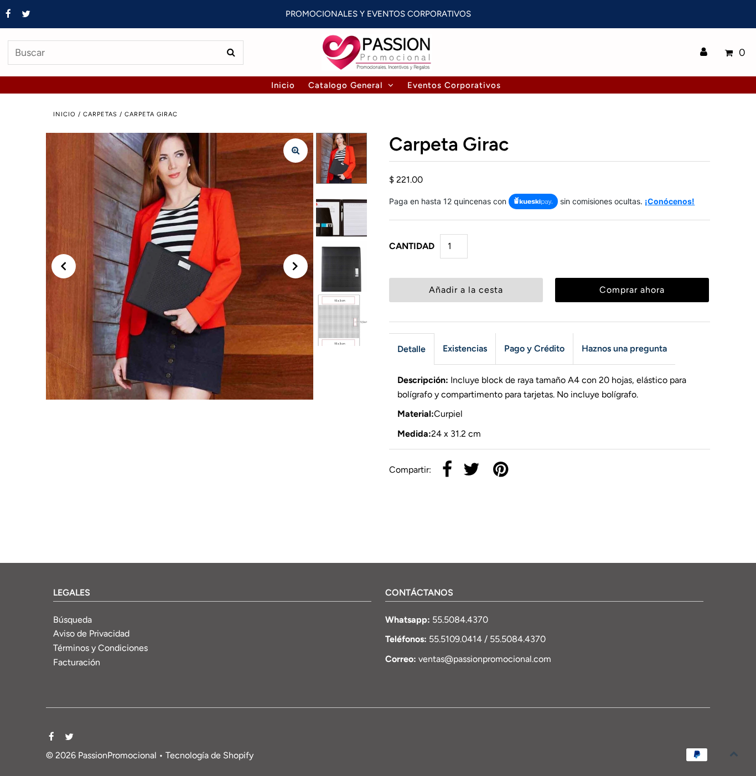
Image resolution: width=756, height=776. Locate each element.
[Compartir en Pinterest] (500, 470)
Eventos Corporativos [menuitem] (454, 85)
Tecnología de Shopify (209, 755)
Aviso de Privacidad (91, 633)
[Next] (295, 266)
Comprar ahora (632, 289)
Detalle (411, 349)
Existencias (465, 348)
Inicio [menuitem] (283, 85)
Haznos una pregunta (624, 348)
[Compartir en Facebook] (447, 470)
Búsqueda (72, 619)
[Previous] (63, 266)
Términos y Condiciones (100, 648)
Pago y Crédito (534, 348)
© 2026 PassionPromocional (101, 755)
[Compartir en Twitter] (471, 470)
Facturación (76, 662)
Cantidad (411, 246)
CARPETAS (100, 114)
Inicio (64, 114)
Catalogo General (345, 85)
